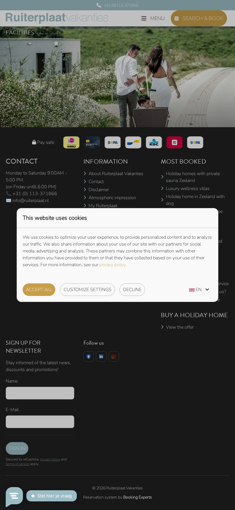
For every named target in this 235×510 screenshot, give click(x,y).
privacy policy (112, 265)
